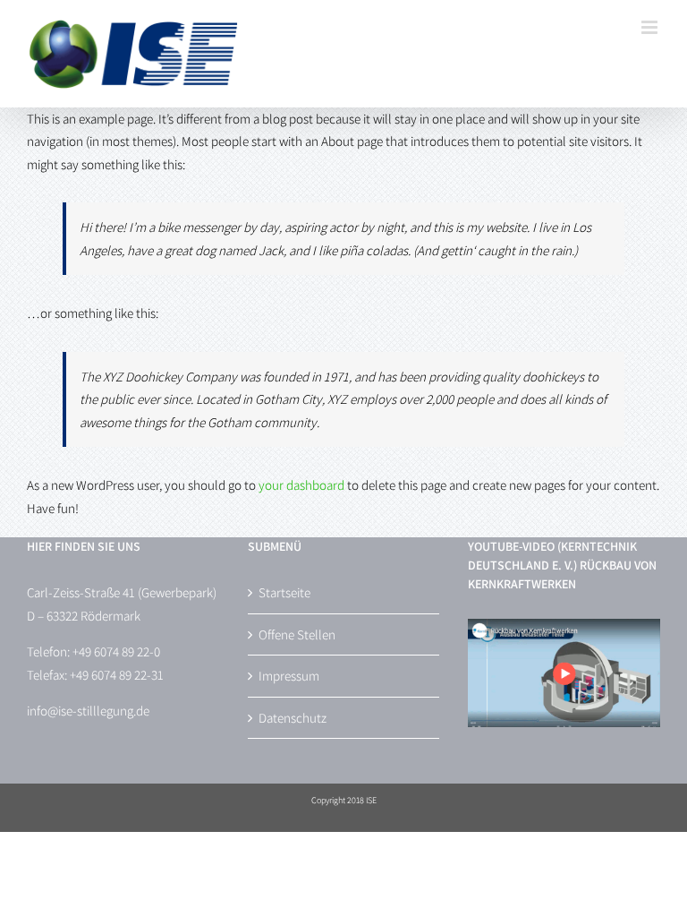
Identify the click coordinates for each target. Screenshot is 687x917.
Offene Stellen (297, 634)
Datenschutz (293, 717)
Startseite (284, 592)
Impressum (289, 675)
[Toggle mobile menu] (650, 27)
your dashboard (301, 484)
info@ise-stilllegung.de (88, 710)
